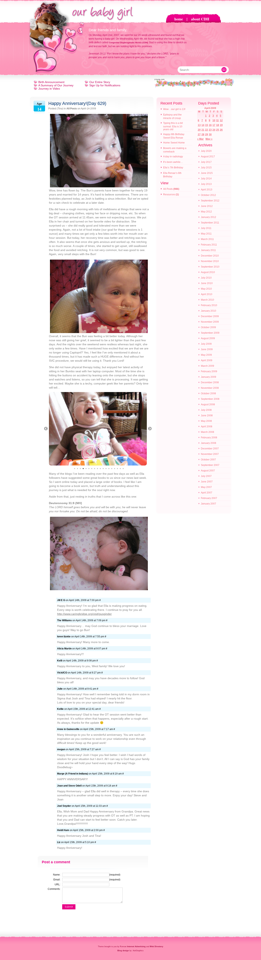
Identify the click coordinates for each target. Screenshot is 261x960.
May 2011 (206, 233)
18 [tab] (123, 469)
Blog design (123, 951)
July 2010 (206, 277)
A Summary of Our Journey (55, 85)
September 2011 (210, 222)
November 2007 (210, 454)
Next (150, 429)
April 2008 (206, 426)
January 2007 (208, 503)
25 (217, 129)
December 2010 (210, 255)
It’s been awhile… (173, 162)
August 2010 (208, 272)
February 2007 (209, 498)
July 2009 (206, 343)
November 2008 (210, 388)
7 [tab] (92, 469)
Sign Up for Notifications (104, 85)
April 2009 (206, 360)
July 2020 (206, 151)
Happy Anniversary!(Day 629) (77, 103)
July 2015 (206, 167)
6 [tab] (89, 469)
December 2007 (210, 448)
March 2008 (207, 432)
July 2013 (206, 184)
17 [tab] (120, 469)
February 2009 (209, 371)
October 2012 (208, 195)
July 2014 (206, 178)
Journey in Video (49, 88)
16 (210, 125)
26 (221, 129)
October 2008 (208, 393)
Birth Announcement (51, 82)
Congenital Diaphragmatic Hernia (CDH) (128, 42)
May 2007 (206, 487)
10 (213, 120)
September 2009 (210, 332)
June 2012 (207, 206)
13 (199, 125)
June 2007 (207, 481)
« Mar (200, 139)
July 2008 (206, 410)
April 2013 (206, 189)
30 (210, 134)
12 (221, 120)
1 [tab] (75, 469)
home (178, 19)
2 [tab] (77, 469)
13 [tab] (109, 469)
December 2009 (210, 316)
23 (210, 129)
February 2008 (209, 437)
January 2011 (208, 250)
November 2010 (210, 261)
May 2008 (206, 421)
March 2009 (207, 365)
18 (217, 125)
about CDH (200, 19)
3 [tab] (80, 469)
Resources (169, 194)
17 (213, 125)
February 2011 (209, 244)
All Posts (71, 108)
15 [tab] (115, 469)
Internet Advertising (136, 947)
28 (202, 134)
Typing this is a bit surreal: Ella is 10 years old (173, 126)
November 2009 (210, 321)
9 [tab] (97, 469)
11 (217, 120)
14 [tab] (112, 469)
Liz (58, 842)
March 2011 (207, 239)
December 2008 (210, 382)
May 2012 (206, 211)
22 (206, 129)
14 (202, 125)
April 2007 (206, 492)
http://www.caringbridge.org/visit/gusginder (84, 614)
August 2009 (208, 338)
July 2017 (206, 162)
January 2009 (208, 377)
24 (213, 129)
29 (206, 134)
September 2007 (210, 465)
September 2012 (210, 200)
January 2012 (208, 217)
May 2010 (206, 288)
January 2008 (208, 443)
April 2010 (206, 294)
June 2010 (207, 283)
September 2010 (210, 266)
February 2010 (209, 305)
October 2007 (208, 459)
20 (199, 129)
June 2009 (207, 349)
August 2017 (208, 156)
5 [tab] (86, 469)
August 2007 (208, 470)
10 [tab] (100, 469)
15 (206, 125)
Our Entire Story (99, 82)
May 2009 (206, 354)
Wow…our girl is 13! (174, 109)
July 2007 (206, 476)
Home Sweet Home (174, 142)
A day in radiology (173, 156)
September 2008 (210, 399)
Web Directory (156, 947)
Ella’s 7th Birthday (173, 167)
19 (221, 125)
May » (209, 139)
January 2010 (208, 310)
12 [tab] (106, 469)
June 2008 (207, 415)
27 (199, 134)
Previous (46, 429)
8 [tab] (95, 469)
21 (202, 129)
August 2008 (208, 404)
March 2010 (207, 299)
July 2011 (206, 228)
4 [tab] (83, 469)
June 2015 (207, 173)
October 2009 (208, 327)
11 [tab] (103, 469)
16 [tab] (117, 469)
